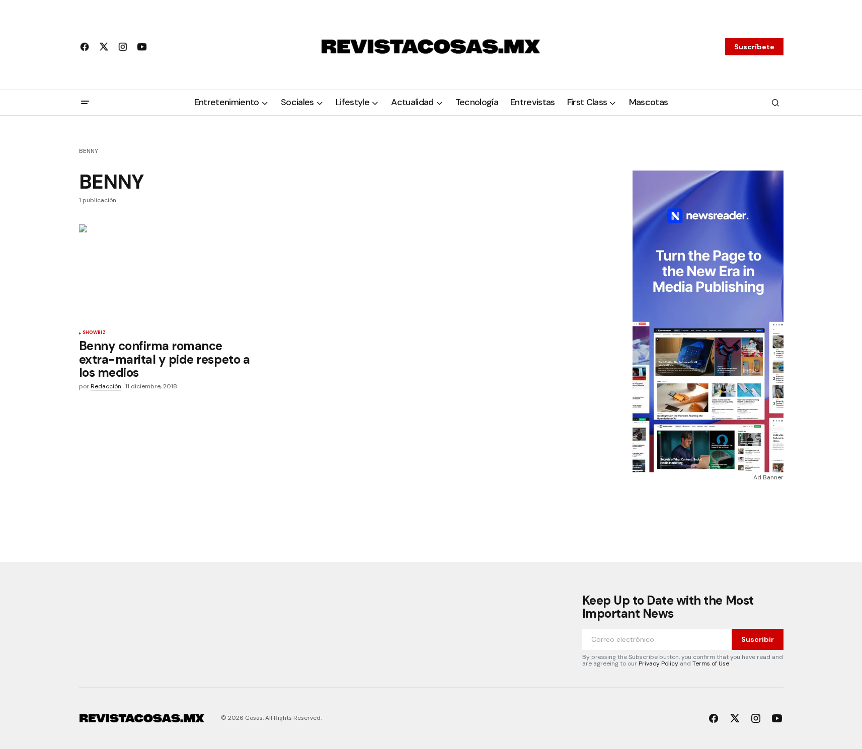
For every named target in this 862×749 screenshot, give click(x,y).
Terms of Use (710, 663)
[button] (85, 103)
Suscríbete (754, 46)
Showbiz (94, 333)
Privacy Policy (658, 663)
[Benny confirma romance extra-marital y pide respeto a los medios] (166, 273)
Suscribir (757, 639)
